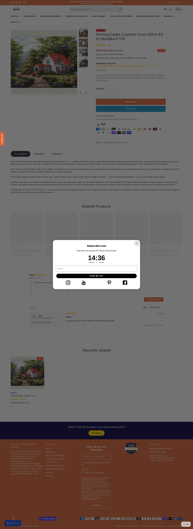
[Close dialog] (137, 243)
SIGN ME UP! (96, 276)
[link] (68, 282)
